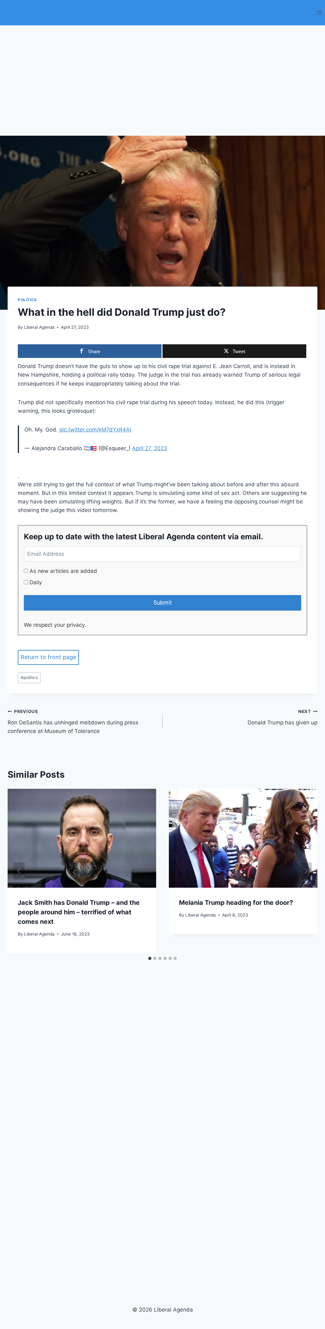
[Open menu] (319, 12)
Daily (35, 582)
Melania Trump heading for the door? (236, 902)
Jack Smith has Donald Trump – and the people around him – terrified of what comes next (79, 912)
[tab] (149, 958)
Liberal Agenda (39, 327)
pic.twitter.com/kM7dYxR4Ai (95, 429)
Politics (27, 299)
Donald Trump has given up (282, 717)
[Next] (306, 870)
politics (29, 677)
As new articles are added (62, 571)
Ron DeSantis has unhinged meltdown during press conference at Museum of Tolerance (73, 721)
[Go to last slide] (19, 870)
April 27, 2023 (149, 448)
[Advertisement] (162, 73)
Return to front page (48, 657)
